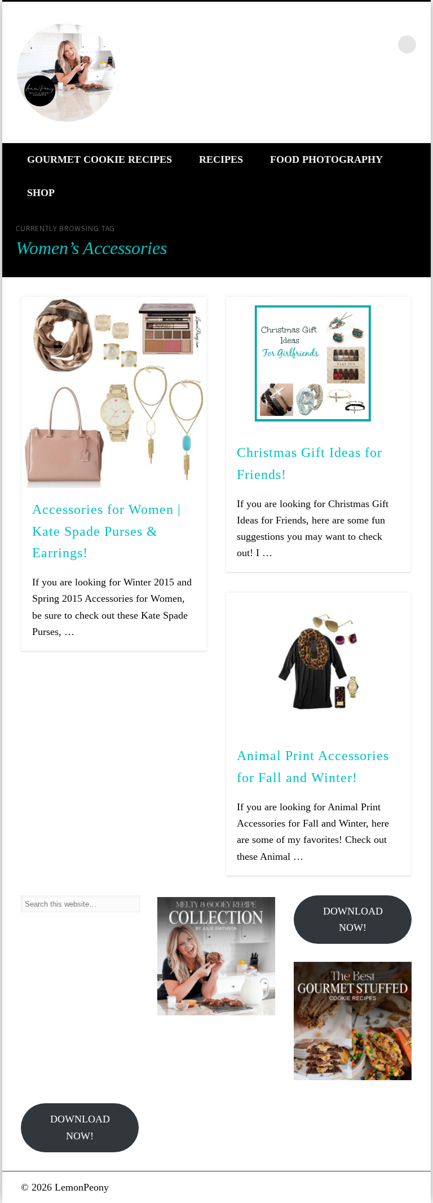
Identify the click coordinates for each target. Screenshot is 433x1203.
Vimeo (384, 44)
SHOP (41, 192)
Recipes (221, 159)
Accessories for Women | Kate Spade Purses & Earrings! (106, 531)
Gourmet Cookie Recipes (99, 159)
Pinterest (360, 44)
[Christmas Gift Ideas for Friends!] (318, 364)
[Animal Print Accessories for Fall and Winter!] (318, 664)
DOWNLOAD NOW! (353, 919)
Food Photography (326, 159)
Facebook (311, 44)
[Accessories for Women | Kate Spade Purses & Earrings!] (113, 392)
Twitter (335, 44)
